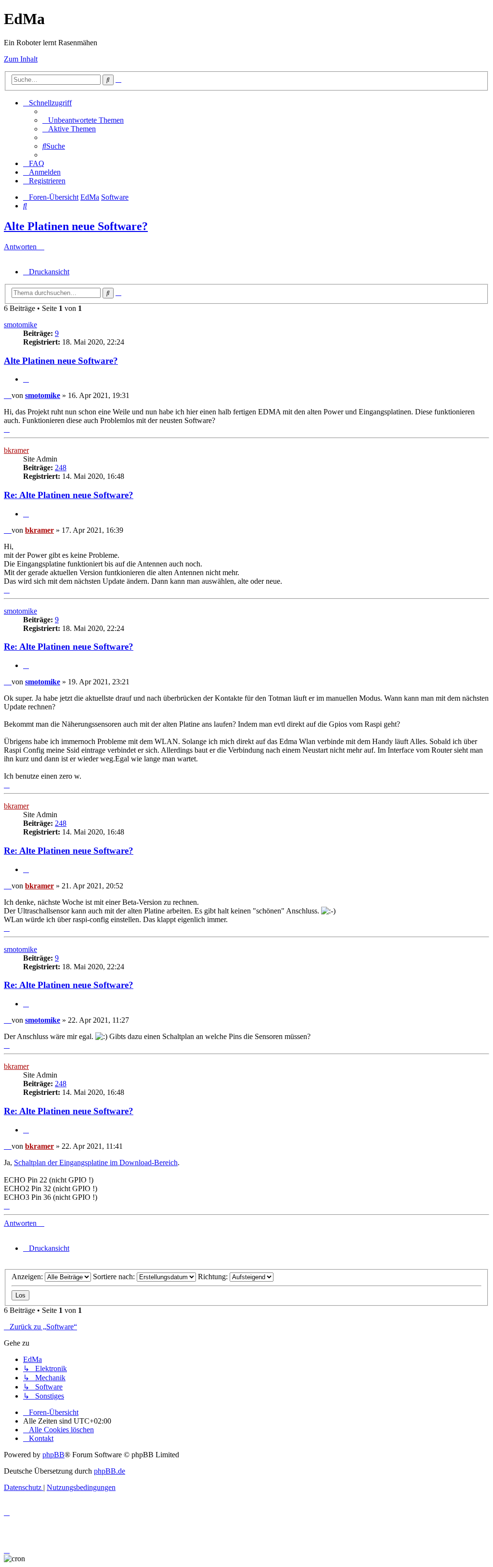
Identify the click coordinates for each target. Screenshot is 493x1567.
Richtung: (214, 1276)
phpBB (53, 1455)
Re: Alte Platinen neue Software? (68, 495)
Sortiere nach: (115, 1276)
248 (60, 467)
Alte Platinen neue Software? (76, 226)
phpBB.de (109, 1471)
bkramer (16, 450)
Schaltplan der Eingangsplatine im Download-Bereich (96, 1162)
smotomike (20, 325)
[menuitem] (83, 120)
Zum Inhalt (21, 59)
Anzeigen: (28, 1276)
